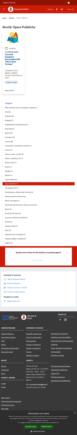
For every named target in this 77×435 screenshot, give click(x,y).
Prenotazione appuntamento (60, 366)
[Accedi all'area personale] (68, 2)
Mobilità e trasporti (32, 355)
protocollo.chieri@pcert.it (38, 384)
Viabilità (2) (9, 243)
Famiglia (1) (9, 171)
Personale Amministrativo (10, 348)
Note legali (5, 408)
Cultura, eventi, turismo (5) (14, 154)
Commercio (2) (10, 137)
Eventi (3, 387)
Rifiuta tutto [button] (46, 426)
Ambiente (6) (9, 116)
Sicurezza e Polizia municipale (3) (16, 217)
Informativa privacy (7, 405)
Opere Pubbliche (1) (11, 184)
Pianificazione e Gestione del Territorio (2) (19, 192)
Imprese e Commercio (33, 344)
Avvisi (3, 373)
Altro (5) (7, 112)
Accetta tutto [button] (31, 427)
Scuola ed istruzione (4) (13, 213)
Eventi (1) (8, 167)
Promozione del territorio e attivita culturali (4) (21, 205)
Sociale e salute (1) (11, 226)
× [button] (74, 412)
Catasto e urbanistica (33, 348)
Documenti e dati (7, 352)
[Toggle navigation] (4, 9)
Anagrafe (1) (9, 120)
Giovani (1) (8, 175)
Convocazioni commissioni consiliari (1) (18, 145)
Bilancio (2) (8, 133)
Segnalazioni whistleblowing (60, 380)
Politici (3, 344)
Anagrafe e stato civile (33, 334)
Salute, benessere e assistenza (61, 348)
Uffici (3, 341)
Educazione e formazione (59, 333)
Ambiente (54, 344)
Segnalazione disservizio (59, 370)
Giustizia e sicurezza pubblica (61, 337)
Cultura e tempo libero (33, 337)
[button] (38, 431)
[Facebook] (56, 9)
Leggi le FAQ (55, 373)
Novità (11, 18)
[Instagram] (61, 9)
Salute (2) (8, 209)
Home (4, 18)
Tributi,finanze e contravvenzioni (62, 341)
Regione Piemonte (9, 2)
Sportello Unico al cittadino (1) (15, 234)
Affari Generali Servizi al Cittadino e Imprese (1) (21, 107)
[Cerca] (73, 9)
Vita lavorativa (31, 341)
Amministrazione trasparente (11, 401)
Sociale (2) (8, 222)
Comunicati (12, 48)
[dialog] (38, 423)
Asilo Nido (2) (9, 129)
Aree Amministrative (8, 337)
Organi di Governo (7, 334)
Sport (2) (8, 230)
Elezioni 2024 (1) (10, 162)
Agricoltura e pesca (57, 355)
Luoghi (3, 383)
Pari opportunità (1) (11, 188)
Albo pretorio (5, 398)
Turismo (28, 352)
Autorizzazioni (56, 352)
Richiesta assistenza (58, 377)
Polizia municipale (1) (12, 200)
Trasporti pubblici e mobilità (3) (15, 238)
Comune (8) (9, 141)
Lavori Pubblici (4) (11, 179)
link (58, 422)
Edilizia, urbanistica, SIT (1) (14, 158)
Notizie (3, 366)
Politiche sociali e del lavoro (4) (15, 196)
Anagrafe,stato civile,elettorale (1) (16, 124)
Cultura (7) (8, 150)
